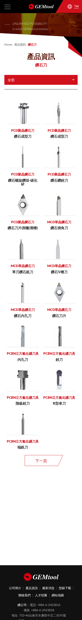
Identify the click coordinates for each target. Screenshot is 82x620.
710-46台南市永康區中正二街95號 (42, 615)
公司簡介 (15, 588)
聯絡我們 (24, 595)
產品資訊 (20, 44)
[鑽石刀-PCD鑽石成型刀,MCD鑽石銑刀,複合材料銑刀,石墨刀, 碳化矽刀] (41, 6)
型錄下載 (65, 588)
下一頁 (41, 460)
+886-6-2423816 (48, 605)
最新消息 (48, 588)
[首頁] (41, 578)
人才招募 (41, 595)
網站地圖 (58, 595)
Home (8, 44)
